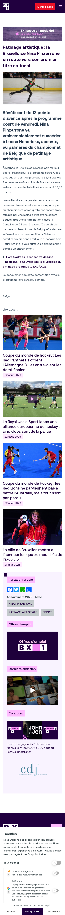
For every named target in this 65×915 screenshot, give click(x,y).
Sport (47, 612)
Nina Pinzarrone (20, 604)
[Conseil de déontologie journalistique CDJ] (32, 770)
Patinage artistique (23, 612)
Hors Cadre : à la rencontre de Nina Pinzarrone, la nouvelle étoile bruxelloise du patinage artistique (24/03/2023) (32, 262)
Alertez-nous (45, 6)
